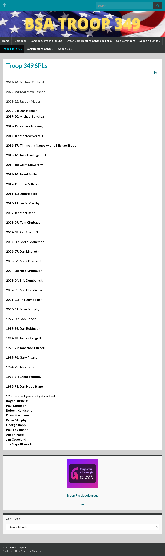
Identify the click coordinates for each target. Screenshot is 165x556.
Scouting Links (149, 40)
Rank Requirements (39, 48)
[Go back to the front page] (82, 24)
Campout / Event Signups (46, 40)
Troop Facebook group (82, 495)
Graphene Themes (31, 551)
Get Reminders (125, 40)
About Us (64, 48)
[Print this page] (155, 72)
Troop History (11, 48)
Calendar (20, 40)
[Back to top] (156, 547)
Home (5, 40)
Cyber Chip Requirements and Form (89, 40)
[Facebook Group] (4, 4)
